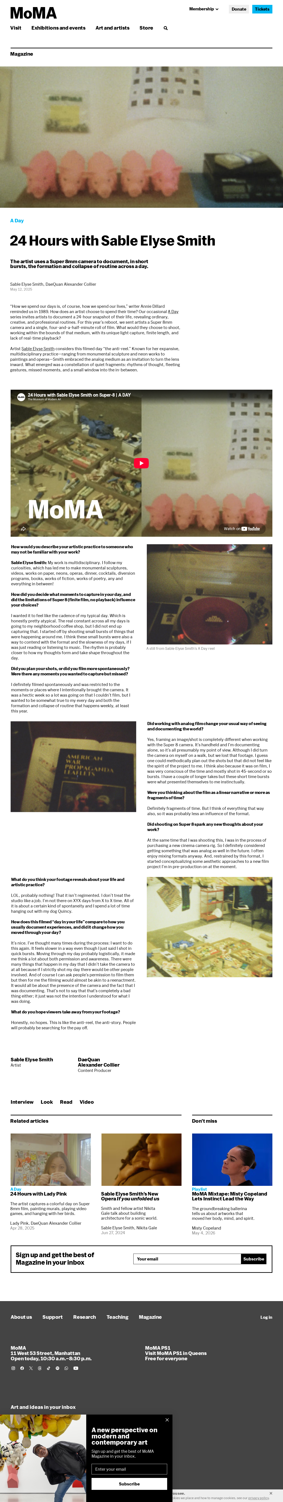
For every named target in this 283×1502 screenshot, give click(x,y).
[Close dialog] (167, 1419)
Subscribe (253, 1258)
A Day (173, 311)
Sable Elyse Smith (38, 348)
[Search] (165, 27)
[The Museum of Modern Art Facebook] (22, 1368)
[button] (209, 594)
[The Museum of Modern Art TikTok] (48, 1368)
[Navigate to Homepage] (34, 13)
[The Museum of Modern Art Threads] (39, 1368)
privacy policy (258, 1498)
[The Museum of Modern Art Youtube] (76, 1368)
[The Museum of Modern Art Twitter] (31, 1368)
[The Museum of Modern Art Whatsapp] (66, 1368)
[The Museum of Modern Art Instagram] (13, 1368)
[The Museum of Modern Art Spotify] (57, 1368)
